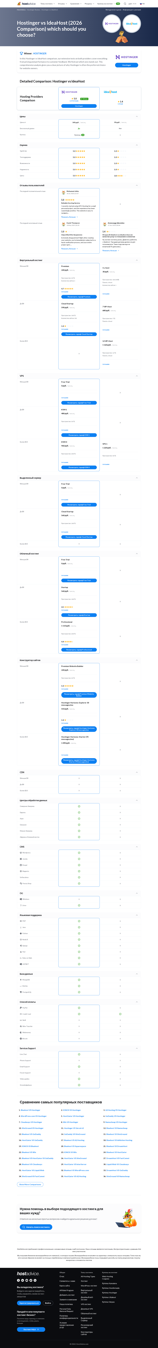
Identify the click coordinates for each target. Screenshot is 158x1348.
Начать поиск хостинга (38, 1227)
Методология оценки (113, 10)
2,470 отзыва (74, 101)
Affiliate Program (67, 1290)
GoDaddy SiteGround (74, 1134)
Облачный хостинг (88, 1313)
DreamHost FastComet (117, 1158)
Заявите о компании (68, 1299)
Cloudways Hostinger (31, 1122)
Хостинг (84, 1281)
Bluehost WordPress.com (76, 1170)
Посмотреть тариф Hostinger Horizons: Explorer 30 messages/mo (79, 729)
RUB (132, 4)
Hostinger (39, 53)
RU (144, 4)
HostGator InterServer (75, 1164)
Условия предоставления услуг (67, 1325)
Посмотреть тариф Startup (79, 615)
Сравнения (74, 4)
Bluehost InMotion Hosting (119, 1140)
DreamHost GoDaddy (117, 1170)
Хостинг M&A (29, 1329)
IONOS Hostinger (72, 1110)
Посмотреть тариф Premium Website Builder (79, 695)
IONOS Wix (70, 1152)
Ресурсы (88, 4)
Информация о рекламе (132, 10)
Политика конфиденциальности (69, 1317)
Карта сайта (65, 1286)
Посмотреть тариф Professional (79, 650)
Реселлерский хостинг (87, 1326)
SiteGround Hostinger (32, 1128)
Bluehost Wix (29, 1152)
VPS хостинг (86, 1304)
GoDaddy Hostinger (115, 1116)
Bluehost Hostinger (30, 1110)
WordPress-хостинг (89, 1286)
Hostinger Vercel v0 (74, 1128)
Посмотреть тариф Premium (79, 297)
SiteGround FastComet (33, 1176)
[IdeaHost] (120, 93)
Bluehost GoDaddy (31, 1134)
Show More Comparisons (30, 1184)
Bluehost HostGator (116, 1152)
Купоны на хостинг (108, 4)
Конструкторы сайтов (87, 1333)
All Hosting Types (88, 1276)
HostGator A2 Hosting (75, 1176)
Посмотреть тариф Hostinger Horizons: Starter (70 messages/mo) (79, 761)
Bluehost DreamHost (116, 1146)
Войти (48, 1303)
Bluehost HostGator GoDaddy (37, 1158)
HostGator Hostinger (73, 1116)
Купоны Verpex (108, 1302)
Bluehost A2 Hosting (74, 1140)
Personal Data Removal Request (66, 1310)
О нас (62, 1276)
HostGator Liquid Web (33, 1170)
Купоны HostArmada (110, 1288)
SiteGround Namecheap (118, 1176)
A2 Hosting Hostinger (116, 1110)
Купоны (79, 135)
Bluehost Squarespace (75, 1146)
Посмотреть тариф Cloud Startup (79, 334)
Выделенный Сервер (86, 1319)
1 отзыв (120, 104)
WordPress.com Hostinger (34, 1116)
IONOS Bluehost (30, 1146)
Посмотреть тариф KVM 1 (79, 435)
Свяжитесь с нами (67, 1281)
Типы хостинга (47, 4)
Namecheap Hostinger (116, 1122)
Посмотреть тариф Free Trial (79, 403)
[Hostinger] (126, 57)
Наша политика (66, 1304)
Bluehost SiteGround (116, 1134)
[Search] (125, 4)
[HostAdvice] (26, 4)
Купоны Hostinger (109, 1292)
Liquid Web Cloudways (117, 1164)
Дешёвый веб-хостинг (87, 1298)
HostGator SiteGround (75, 1158)
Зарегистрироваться (29, 1303)
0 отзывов (64, 292)
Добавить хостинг (67, 1295)
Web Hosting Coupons (107, 1277)
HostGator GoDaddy (32, 1140)
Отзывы (61, 4)
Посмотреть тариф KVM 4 (79, 467)
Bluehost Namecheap (116, 1128)
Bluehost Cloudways (32, 1164)
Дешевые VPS (87, 1309)
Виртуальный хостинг (86, 1291)
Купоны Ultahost (109, 1297)
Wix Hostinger (70, 1122)
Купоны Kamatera (109, 1283)
